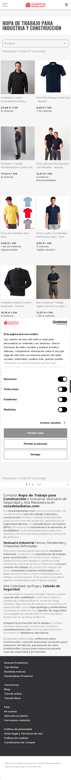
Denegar (35, 454)
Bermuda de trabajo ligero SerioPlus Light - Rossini (51, 304)
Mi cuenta (10, 711)
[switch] (62, 389)
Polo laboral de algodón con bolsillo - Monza (52, 165)
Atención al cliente (16, 715)
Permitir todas (35, 433)
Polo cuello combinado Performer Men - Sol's (51, 235)
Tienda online (13, 693)
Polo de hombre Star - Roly (15, 235)
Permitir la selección (35, 443)
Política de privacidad (18, 729)
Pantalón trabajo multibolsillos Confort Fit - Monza (17, 165)
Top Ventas (11, 667)
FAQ (7, 707)
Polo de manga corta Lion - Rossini (53, 99)
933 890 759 (35, 766)
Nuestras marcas (14, 671)
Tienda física (12, 698)
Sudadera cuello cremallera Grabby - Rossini (14, 99)
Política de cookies (16, 738)
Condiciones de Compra (19, 742)
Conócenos (11, 684)
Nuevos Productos (16, 662)
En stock (35, 43)
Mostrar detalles (50, 422)
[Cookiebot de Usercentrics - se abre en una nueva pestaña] (52, 323)
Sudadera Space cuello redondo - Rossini (16, 304)
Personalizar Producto (18, 676)
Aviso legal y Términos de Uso (23, 733)
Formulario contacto (17, 720)
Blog (7, 689)
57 (39, 484)
